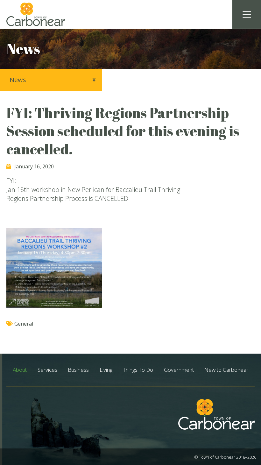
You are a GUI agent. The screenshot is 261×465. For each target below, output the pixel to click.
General (23, 323)
